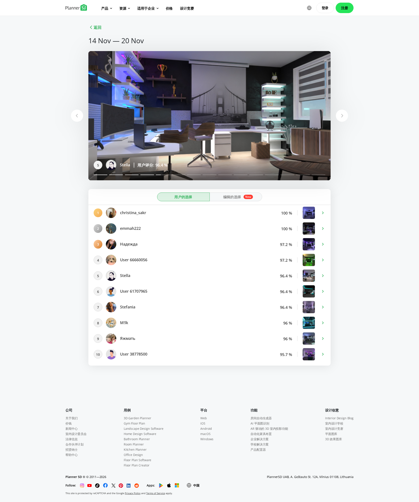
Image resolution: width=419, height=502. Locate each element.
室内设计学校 (334, 423)
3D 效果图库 (333, 439)
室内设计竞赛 (334, 428)
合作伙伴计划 (74, 444)
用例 (127, 410)
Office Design (133, 455)
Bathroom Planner (137, 439)
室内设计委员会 (76, 434)
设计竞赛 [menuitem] (187, 8)
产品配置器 (258, 449)
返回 (97, 27)
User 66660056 (133, 259)
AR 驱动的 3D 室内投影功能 (269, 428)
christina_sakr (132, 212)
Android (206, 428)
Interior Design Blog (339, 418)
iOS (202, 423)
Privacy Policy (133, 493)
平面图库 (331, 434)
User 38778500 (133, 354)
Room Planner (134, 444)
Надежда (128, 244)
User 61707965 (133, 291)
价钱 (68, 423)
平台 (203, 410)
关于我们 (71, 418)
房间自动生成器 (261, 418)
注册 (344, 7)
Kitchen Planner (135, 449)
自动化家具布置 (261, 434)
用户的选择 (183, 196)
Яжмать (127, 338)
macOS (205, 434)
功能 (254, 410)
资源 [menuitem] (122, 8)
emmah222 (130, 228)
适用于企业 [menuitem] (146, 8)
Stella (124, 164)
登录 (325, 7)
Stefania (127, 306)
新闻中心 (71, 428)
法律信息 (71, 439)
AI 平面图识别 (260, 423)
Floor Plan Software (137, 460)
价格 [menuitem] (169, 8)
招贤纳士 (71, 449)
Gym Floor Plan (134, 423)
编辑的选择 (232, 196)
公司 (68, 410)
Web (203, 418)
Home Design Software (140, 434)
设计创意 (332, 410)
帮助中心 (71, 455)
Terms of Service (155, 493)
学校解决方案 (260, 444)
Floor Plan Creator (136, 465)
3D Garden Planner (137, 418)
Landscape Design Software (143, 428)
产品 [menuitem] (104, 8)
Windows (206, 439)
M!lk (123, 322)
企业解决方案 (260, 439)
